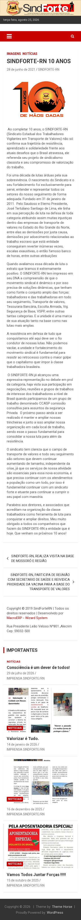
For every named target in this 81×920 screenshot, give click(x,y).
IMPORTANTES (22, 650)
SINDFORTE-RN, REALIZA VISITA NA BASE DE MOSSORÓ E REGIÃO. (42, 558)
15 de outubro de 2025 (23, 880)
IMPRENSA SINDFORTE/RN (26, 678)
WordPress (55, 913)
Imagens (14, 53)
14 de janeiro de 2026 (22, 744)
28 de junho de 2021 (21, 69)
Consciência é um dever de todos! (38, 667)
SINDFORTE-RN (48, 69)
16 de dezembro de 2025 (24, 809)
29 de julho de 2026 (20, 673)
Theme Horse (62, 907)
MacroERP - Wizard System (27, 618)
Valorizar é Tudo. (23, 738)
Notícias (29, 53)
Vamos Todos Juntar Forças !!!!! (36, 874)
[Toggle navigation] (9, 36)
